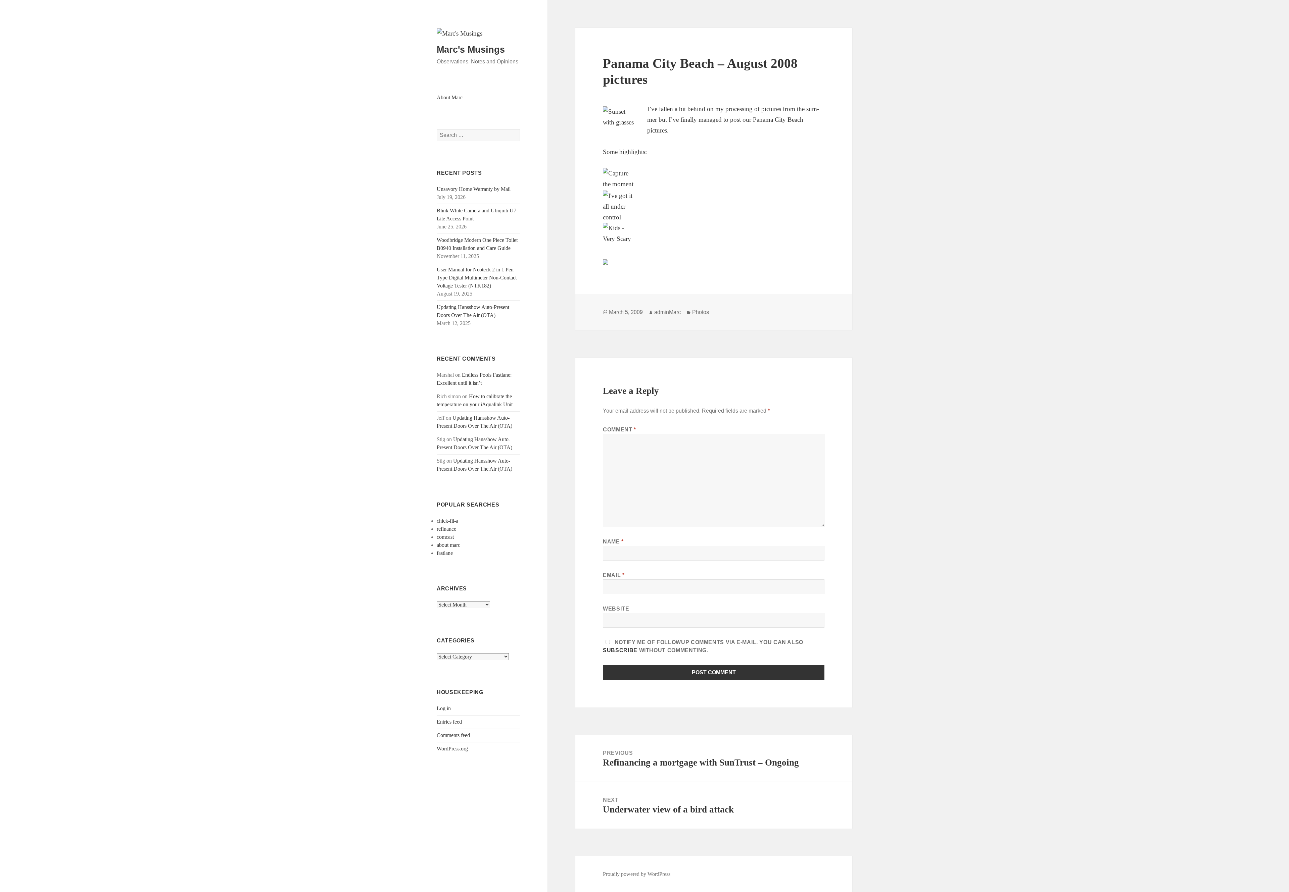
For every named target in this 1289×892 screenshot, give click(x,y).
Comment (619, 429)
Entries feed (449, 722)
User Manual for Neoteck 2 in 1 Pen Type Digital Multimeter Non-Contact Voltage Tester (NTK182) (477, 277)
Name (613, 541)
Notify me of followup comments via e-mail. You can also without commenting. (703, 646)
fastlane (445, 553)
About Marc (450, 97)
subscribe (620, 650)
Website (616, 609)
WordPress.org (452, 748)
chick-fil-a (447, 521)
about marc (448, 545)
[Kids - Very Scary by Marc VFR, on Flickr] (713, 234)
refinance (446, 529)
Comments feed (453, 735)
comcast (445, 537)
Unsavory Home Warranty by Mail (474, 189)
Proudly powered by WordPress (636, 874)
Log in (444, 708)
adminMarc (667, 312)
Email (613, 575)
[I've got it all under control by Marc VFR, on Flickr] (713, 207)
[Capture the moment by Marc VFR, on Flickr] (713, 179)
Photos (700, 312)
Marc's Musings (471, 50)
